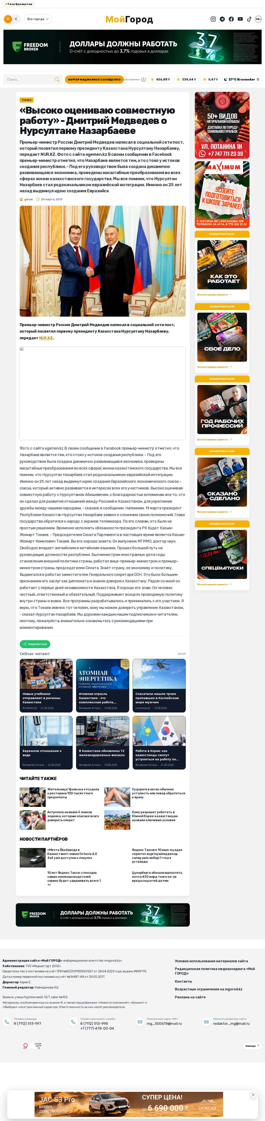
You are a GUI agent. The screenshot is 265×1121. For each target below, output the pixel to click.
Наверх (251, 1045)
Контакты (183, 981)
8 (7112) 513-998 (94, 1023)
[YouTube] (240, 19)
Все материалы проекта (212, 294)
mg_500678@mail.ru (164, 1023)
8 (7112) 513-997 (27, 1023)
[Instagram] (213, 19)
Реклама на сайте (190, 997)
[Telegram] (222, 19)
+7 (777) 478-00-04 (97, 1028)
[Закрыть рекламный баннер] (253, 1095)
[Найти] (57, 79)
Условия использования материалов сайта (211, 961)
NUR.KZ (46, 338)
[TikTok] (249, 19)
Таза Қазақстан (18, 4)
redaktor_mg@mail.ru (231, 1023)
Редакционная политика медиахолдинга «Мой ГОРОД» (215, 971)
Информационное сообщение (94, 79)
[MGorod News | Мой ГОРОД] (132, 19)
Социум (26, 100)
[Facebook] (231, 19)
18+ (258, 19)
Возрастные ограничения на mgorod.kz (208, 989)
